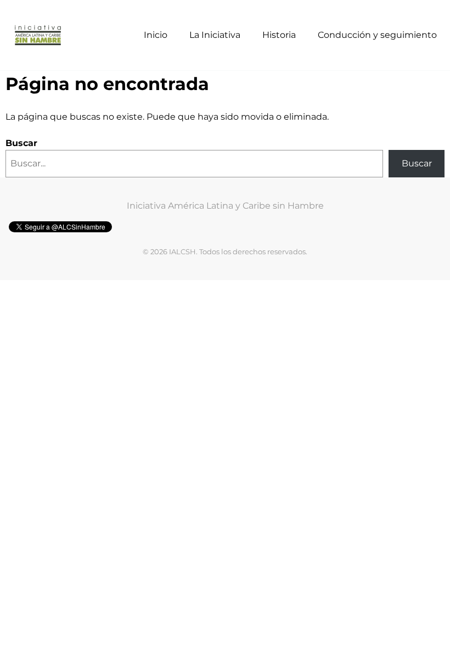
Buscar (21, 143)
